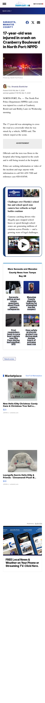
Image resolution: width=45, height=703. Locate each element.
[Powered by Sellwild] (38, 524)
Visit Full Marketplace (34, 376)
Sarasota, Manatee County (9, 24)
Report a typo (9, 359)
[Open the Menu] (4, 4)
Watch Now (37, 4)
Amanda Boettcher (20, 86)
